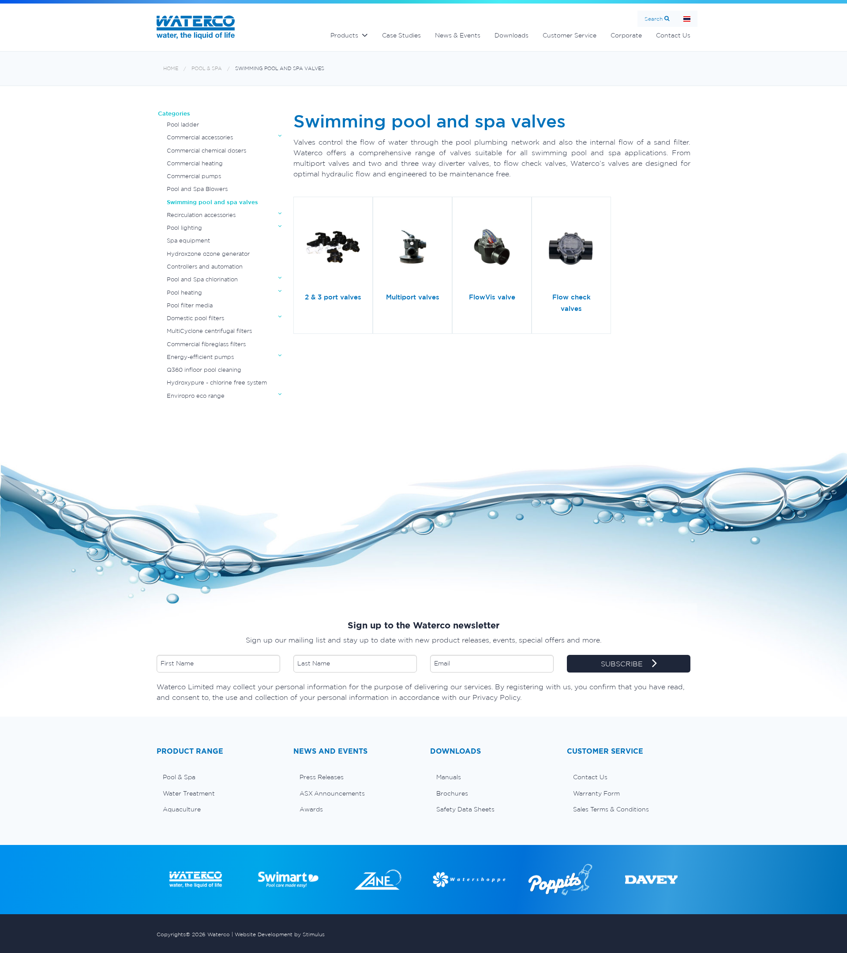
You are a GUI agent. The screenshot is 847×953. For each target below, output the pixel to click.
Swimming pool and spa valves (279, 68)
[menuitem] (218, 777)
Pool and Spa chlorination (202, 279)
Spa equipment (188, 240)
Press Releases (322, 777)
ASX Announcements (332, 793)
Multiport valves (412, 297)
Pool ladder (183, 124)
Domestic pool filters (195, 318)
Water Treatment (189, 793)
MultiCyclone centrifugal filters (209, 331)
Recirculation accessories (201, 215)
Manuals (448, 777)
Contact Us (673, 35)
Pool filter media (190, 305)
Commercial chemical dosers (206, 150)
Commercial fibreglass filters (206, 344)
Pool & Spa (206, 68)
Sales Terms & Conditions (611, 809)
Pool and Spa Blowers (197, 189)
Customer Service (569, 35)
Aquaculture (182, 809)
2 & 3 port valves (333, 297)
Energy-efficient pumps (200, 357)
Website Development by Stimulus (280, 934)
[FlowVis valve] (492, 248)
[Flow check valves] (571, 248)
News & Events (457, 35)
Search (654, 19)
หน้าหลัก (686, 19)
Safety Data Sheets (465, 809)
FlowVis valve (492, 297)
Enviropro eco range (196, 395)
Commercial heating (195, 163)
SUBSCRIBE (623, 664)
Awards (311, 809)
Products (344, 35)
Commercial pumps (194, 176)
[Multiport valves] (412, 248)
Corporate (626, 35)
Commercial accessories (200, 137)
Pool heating (184, 292)
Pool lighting (184, 227)
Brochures (452, 793)
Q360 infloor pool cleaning (204, 369)
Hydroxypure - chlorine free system (217, 382)
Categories (174, 113)
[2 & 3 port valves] (333, 248)
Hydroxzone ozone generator (208, 253)
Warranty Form (596, 793)
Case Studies (401, 35)
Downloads (511, 35)
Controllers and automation (205, 266)
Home (170, 68)
